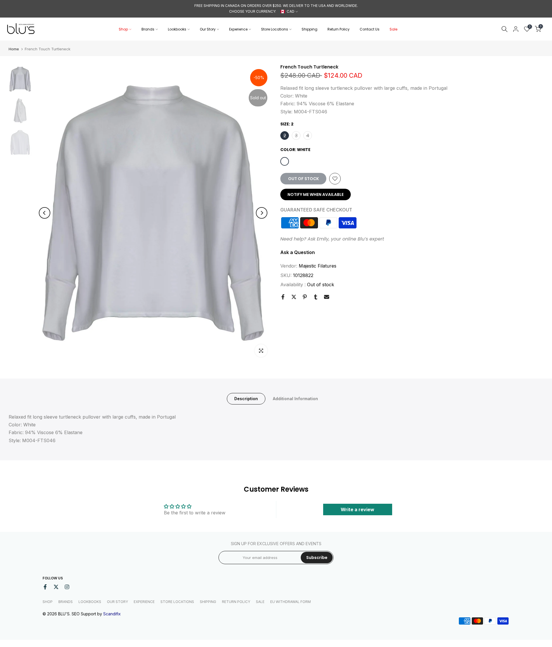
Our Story (208, 29)
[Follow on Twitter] (56, 586)
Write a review (357, 509)
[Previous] (44, 213)
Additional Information (295, 398)
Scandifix (112, 613)
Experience (238, 29)
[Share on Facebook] (282, 296)
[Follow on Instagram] (67, 586)
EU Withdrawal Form (290, 602)
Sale (393, 29)
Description (246, 398)
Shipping (309, 29)
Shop (123, 29)
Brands (147, 29)
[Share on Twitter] (293, 296)
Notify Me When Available (316, 194)
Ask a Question (297, 252)
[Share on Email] (326, 296)
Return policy (236, 602)
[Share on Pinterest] (304, 296)
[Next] (261, 213)
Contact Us (369, 29)
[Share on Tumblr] (315, 296)
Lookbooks (177, 29)
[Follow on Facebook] (45, 586)
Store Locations (274, 29)
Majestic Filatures (317, 266)
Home (14, 49)
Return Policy (338, 29)
